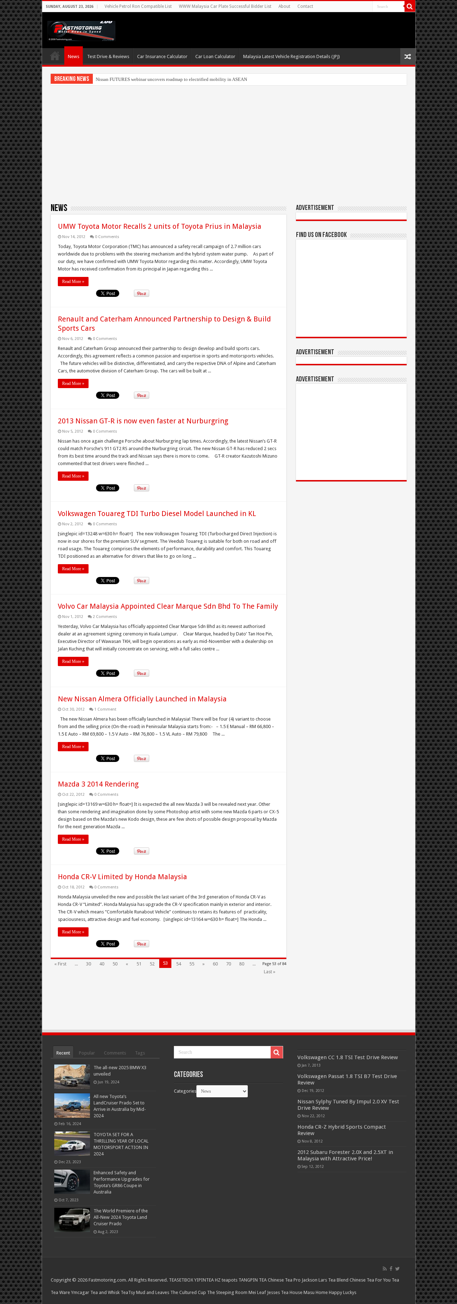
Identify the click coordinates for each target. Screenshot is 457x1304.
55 (191, 964)
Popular (87, 1053)
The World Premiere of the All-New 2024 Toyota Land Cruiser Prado (121, 1217)
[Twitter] (398, 1268)
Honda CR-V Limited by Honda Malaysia (122, 876)
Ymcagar (80, 1292)
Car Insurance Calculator (162, 56)
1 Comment (105, 709)
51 (138, 964)
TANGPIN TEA (252, 1280)
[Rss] (384, 1268)
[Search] (410, 6)
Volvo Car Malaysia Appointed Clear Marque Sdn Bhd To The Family (168, 606)
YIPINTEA (204, 1280)
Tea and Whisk (105, 1292)
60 (215, 964)
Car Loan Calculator (215, 56)
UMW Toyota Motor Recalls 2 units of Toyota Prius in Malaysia (159, 226)
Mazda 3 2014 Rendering (98, 784)
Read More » (73, 281)
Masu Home (315, 1292)
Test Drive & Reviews (108, 56)
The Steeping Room (227, 1292)
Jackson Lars (314, 1280)
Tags (140, 1053)
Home (55, 55)
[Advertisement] (228, 144)
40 (101, 964)
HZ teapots (226, 1280)
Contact (305, 6)
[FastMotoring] (81, 29)
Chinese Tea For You (370, 1280)
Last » (269, 971)
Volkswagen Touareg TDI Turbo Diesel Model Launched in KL (157, 513)
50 (114, 964)
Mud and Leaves (152, 1292)
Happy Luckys (342, 1292)
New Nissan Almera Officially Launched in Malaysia (142, 699)
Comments (115, 1053)
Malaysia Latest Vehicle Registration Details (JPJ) (291, 56)
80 (241, 964)
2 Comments (105, 616)
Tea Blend (338, 1280)
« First (60, 964)
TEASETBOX (181, 1280)
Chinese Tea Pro (284, 1280)
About (284, 6)
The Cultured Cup (188, 1292)
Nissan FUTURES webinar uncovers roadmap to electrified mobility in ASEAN (171, 79)
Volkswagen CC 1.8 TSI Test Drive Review (347, 1057)
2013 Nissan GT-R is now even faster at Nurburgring (143, 421)
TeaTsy (128, 1292)
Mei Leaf (257, 1292)
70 (228, 964)
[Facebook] (391, 1268)
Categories (185, 1091)
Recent (63, 1053)
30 (88, 964)
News (73, 56)
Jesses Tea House (284, 1292)
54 (178, 964)
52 (152, 964)
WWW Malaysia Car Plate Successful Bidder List (225, 6)
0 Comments (107, 236)
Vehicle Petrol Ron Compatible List (138, 6)
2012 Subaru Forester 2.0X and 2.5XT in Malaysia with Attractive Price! (345, 1155)
